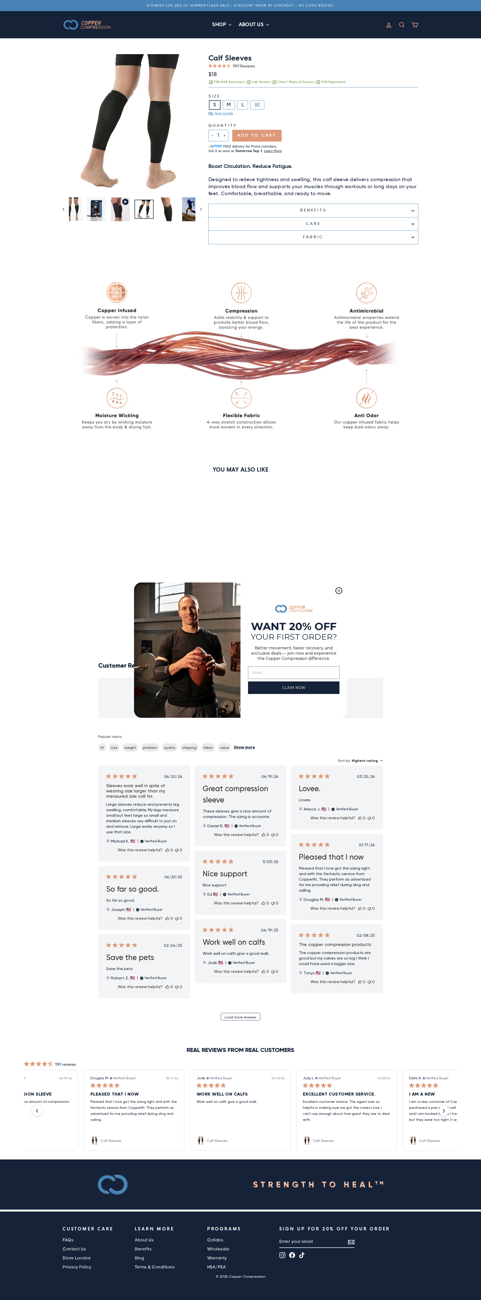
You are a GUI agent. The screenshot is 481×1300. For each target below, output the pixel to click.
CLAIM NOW (293, 687)
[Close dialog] (339, 590)
